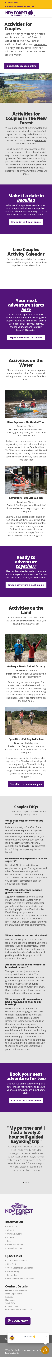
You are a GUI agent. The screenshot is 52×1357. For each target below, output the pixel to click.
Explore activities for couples (26, 337)
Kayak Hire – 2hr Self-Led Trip (26, 498)
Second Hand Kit (14, 1248)
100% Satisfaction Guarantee (20, 1267)
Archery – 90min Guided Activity (26, 666)
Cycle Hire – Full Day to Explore (26, 739)
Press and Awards (15, 1244)
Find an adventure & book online (26, 584)
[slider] (23, 100)
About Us (11, 1230)
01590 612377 (11, 2)
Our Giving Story (14, 1233)
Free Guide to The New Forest (21, 1278)
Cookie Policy (13, 1271)
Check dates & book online (21, 65)
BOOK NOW (20, 1321)
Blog (9, 1241)
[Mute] (38, 100)
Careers (10, 1237)
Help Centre (12, 1264)
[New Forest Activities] (20, 13)
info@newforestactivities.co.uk (20, 6)
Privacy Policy (13, 1275)
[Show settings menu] (44, 100)
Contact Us (12, 1226)
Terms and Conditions (17, 1260)
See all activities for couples (26, 784)
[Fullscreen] (49, 100)
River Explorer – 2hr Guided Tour (26, 422)
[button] (45, 13)
